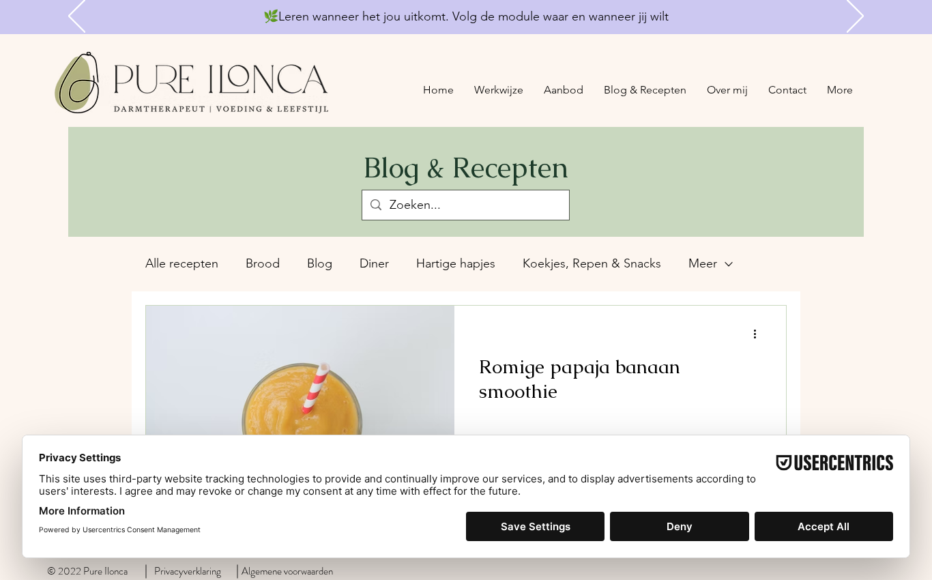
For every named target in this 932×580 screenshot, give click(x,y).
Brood (263, 263)
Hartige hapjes (455, 263)
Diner (374, 263)
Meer (702, 263)
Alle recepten (181, 263)
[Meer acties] (759, 333)
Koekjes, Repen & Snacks (592, 263)
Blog (319, 263)
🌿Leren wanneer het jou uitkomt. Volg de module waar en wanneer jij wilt (466, 16)
